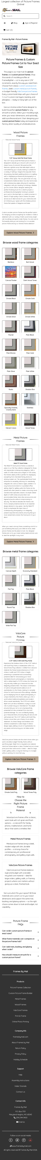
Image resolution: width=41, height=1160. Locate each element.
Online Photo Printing (20, 1022)
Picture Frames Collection (20, 987)
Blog (15, 23)
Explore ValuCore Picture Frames (19, 759)
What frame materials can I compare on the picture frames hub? (18, 940)
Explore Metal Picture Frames (19, 541)
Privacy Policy (20, 1054)
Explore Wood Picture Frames (19, 232)
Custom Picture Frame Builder (20, 993)
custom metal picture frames (25, 89)
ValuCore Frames (20, 1010)
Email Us (21, 1122)
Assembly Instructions (20, 1080)
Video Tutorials (20, 1086)
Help (20, 1075)
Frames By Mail (8, 39)
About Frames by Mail (20, 1042)
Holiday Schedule (20, 1059)
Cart (9, 30)
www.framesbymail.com (21, 1146)
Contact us (20, 1092)
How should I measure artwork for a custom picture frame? (16, 956)
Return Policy (20, 1048)
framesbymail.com (20, 1037)
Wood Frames (20, 1004)
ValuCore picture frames (27, 91)
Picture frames (22, 39)
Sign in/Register (31, 23)
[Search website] (14, 16)
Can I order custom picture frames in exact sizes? (17, 932)
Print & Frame (20, 1016)
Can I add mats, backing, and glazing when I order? (17, 948)
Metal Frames (20, 999)
